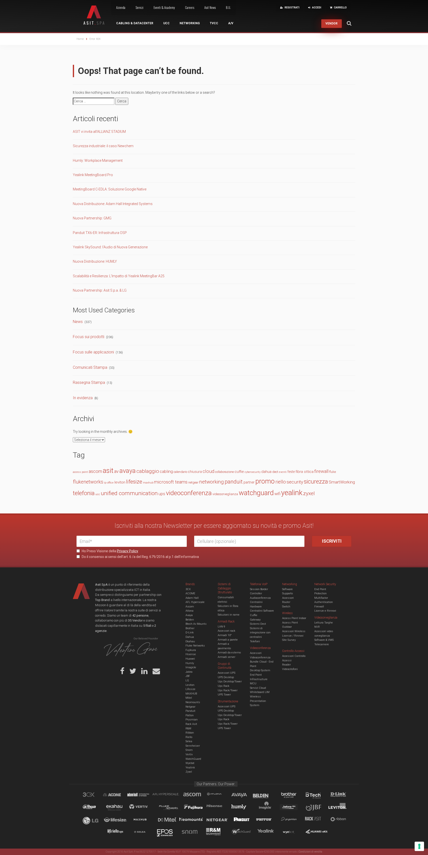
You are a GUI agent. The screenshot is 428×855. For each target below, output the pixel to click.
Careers (189, 7)
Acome (118, 795)
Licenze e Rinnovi (325, 610)
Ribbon (190, 732)
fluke (332, 472)
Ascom (190, 606)
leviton (119, 482)
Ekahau (190, 641)
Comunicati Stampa (90, 367)
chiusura (195, 472)
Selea (189, 741)
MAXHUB (191, 693)
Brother (190, 628)
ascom (95, 471)
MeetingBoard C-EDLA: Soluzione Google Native (109, 189)
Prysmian (192, 719)
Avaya (189, 615)
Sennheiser (193, 745)
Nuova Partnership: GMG (92, 218)
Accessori (288, 598)
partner (249, 482)
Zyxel (189, 771)
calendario (180, 472)
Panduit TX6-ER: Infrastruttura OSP (100, 233)
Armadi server (226, 657)
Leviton (190, 685)
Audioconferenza (260, 598)
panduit (234, 482)
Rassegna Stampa (89, 382)
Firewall (319, 606)
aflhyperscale (167, 795)
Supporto (287, 593)
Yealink (190, 767)
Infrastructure (259, 679)
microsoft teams (170, 482)
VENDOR (331, 23)
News (78, 321)
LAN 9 (221, 626)
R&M (188, 728)
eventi (283, 472)
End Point (256, 674)
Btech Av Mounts (196, 623)
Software (287, 589)
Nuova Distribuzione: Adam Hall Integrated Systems (113, 204)
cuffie (239, 471)
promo (265, 481)
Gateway (255, 619)
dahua (266, 471)
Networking (190, 23)
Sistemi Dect (258, 623)
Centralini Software (262, 610)
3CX (188, 589)
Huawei (190, 658)
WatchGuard (193, 759)
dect (275, 472)
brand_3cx (93, 795)
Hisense (191, 654)
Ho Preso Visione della (109, 551)
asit (108, 470)
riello (280, 482)
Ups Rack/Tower (228, 690)
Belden (190, 619)
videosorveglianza (225, 494)
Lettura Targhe (323, 622)
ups (162, 493)
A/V (230, 23)
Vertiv (189, 754)
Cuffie (253, 615)
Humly (190, 663)
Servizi (139, 7)
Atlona (189, 610)
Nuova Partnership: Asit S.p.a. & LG (100, 290)
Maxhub (143, 820)
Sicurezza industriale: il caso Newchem (103, 146)
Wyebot (190, 763)
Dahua (190, 637)
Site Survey (289, 640)
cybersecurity (253, 472)
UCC (166, 23)
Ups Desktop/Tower (230, 681)
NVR (317, 626)
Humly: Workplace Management (98, 160)
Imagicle (191, 667)
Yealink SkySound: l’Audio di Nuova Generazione (110, 247)
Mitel (189, 697)
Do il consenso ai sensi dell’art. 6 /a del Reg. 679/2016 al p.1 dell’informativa (140, 557)
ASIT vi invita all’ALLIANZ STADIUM (99, 132)
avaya (127, 470)
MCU (253, 683)
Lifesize (190, 689)
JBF (188, 676)
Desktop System (260, 670)
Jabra (189, 671)
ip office (109, 482)
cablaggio (147, 471)
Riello (189, 737)
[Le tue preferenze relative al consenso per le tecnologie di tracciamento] (419, 846)
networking (211, 482)
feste (291, 472)
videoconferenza (189, 493)
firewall (321, 471)
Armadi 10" (225, 635)
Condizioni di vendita (310, 851)
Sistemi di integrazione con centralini (260, 633)
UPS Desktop (226, 677)
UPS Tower (224, 694)
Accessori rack (226, 630)
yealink (291, 492)
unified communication (129, 493)
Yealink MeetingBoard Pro (93, 175)
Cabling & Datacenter (134, 23)
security (295, 482)
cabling (166, 471)
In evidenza (83, 397)
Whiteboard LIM (259, 692)
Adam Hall (192, 598)
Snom (189, 750)
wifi (277, 493)
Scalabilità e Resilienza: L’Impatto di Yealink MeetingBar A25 (118, 276)
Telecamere (321, 644)
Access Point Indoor (294, 618)
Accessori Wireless (293, 631)
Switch (286, 606)
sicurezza (316, 481)
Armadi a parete (228, 639)
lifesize (134, 482)
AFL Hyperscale (195, 602)
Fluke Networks (195, 645)
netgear (193, 482)
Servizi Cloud (258, 688)
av (116, 471)
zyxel (309, 493)
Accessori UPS (226, 672)
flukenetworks (88, 482)
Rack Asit (191, 724)
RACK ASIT (316, 820)
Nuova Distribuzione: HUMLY (95, 261)
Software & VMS (324, 640)
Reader (286, 664)
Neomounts (193, 702)
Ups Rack (223, 686)
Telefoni (255, 641)
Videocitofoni (290, 669)
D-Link (190, 632)
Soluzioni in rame (229, 614)
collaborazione (224, 472)
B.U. (228, 7)
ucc (97, 494)
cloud (208, 471)
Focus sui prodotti (88, 336)
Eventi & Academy (164, 7)
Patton (190, 715)
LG (187, 680)
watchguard (256, 493)
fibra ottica (304, 471)
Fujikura (191, 650)
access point (80, 472)
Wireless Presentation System (258, 701)
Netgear (190, 706)
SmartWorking (342, 482)
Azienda (120, 7)
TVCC (214, 23)
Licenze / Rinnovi (292, 635)
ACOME (190, 593)
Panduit (190, 711)
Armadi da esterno (229, 652)
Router (286, 602)
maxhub (148, 482)
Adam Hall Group (143, 795)
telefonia (84, 493)
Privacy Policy (127, 551)
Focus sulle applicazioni (93, 352)
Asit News (210, 7)
